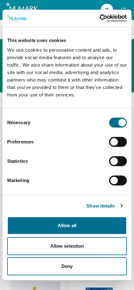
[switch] (118, 142)
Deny (67, 266)
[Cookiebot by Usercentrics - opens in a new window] (99, 18)
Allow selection (67, 246)
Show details (100, 205)
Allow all (67, 225)
